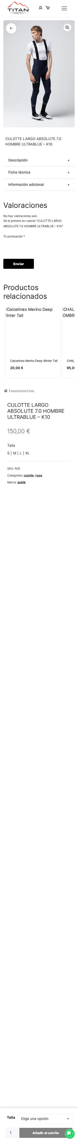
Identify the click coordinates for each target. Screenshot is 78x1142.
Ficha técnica (39, 172)
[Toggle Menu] (65, 8)
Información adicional (39, 184)
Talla (11, 1117)
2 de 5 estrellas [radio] (11, 246)
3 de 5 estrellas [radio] (17, 246)
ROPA (31, 390)
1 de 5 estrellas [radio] (5, 246)
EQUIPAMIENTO (19, 390)
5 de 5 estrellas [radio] (29, 246)
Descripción (39, 160)
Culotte (29, 475)
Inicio (6, 390)
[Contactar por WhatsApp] (70, 1134)
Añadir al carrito (45, 1133)
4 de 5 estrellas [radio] (23, 246)
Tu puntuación (14, 236)
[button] (67, 27)
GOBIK (21, 482)
